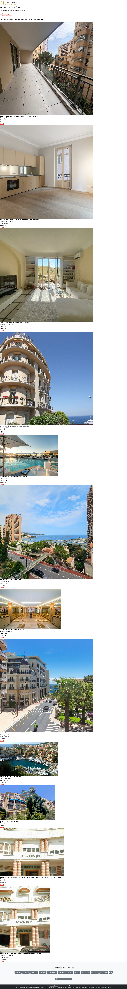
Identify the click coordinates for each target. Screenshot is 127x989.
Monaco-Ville (85, 972)
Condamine (34, 972)
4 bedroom (74, 3)
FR (121, 3)
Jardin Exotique (52, 972)
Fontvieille (43, 972)
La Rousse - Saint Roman (65, 972)
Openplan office (93, 3)
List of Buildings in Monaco (64, 979)
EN (123, 3)
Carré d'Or (26, 972)
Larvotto (77, 972)
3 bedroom (65, 3)
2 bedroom (56, 3)
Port (110, 972)
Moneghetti (94, 972)
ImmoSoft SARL (54, 986)
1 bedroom (48, 3)
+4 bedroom (83, 3)
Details (2, 124)
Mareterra (18, 972)
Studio (41, 3)
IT (125, 3)
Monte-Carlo (103, 972)
